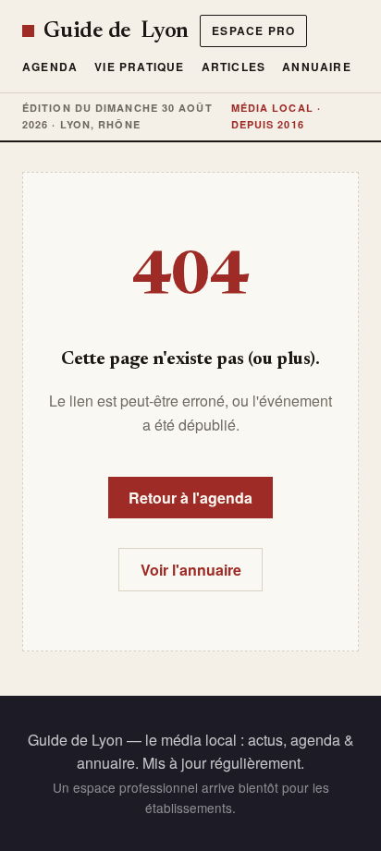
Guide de (116, 31)
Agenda (50, 66)
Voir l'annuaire (191, 569)
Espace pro (253, 30)
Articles (234, 66)
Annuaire (316, 66)
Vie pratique (139, 66)
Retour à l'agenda (190, 497)
